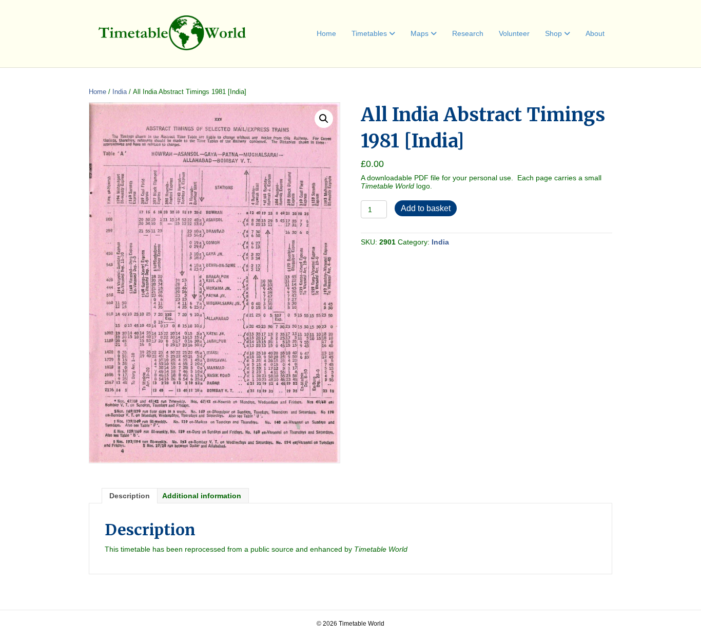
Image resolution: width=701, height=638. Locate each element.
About (595, 33)
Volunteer (514, 33)
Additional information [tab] (201, 496)
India (119, 92)
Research (467, 33)
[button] (324, 118)
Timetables (369, 33)
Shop (553, 33)
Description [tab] (129, 496)
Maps (420, 33)
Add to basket (426, 208)
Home (326, 33)
